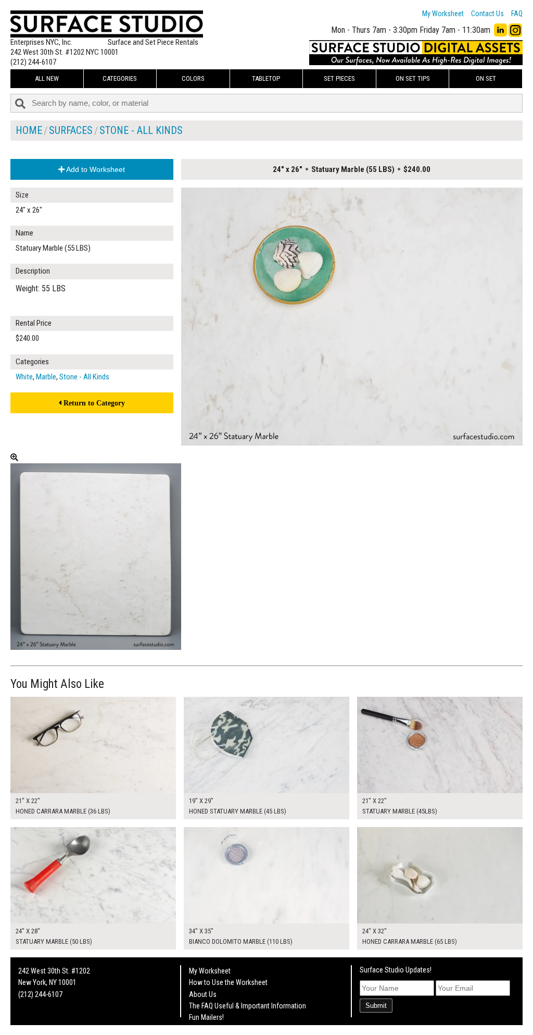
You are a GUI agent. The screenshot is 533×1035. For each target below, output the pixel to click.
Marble (46, 376)
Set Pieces (339, 78)
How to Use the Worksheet (228, 982)
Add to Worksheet (95, 169)
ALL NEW (47, 78)
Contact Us (487, 13)
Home (29, 130)
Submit (376, 1005)
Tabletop (266, 78)
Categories (120, 78)
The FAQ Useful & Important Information (247, 1006)
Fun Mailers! (206, 1017)
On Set (486, 78)
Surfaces (71, 130)
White (24, 376)
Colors (193, 78)
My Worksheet (443, 13)
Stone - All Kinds (141, 130)
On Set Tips (413, 78)
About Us (203, 994)
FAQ (517, 13)
